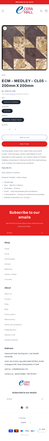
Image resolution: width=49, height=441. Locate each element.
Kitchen (8, 264)
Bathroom (8, 269)
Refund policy (10, 319)
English (23, 422)
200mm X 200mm (11, 102)
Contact (8, 299)
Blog (6, 309)
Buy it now (24, 144)
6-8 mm (7, 111)
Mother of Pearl (11, 274)
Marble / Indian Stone (13, 120)
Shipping (12, 94)
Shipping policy (10, 330)
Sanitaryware (10, 259)
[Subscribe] (41, 233)
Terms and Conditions (13, 325)
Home (7, 249)
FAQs (7, 304)
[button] (2, 10)
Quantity (5, 125)
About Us (8, 294)
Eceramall (26, 434)
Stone (7, 254)
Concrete (8, 279)
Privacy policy (10, 314)
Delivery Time (10, 335)
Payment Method (11, 340)
